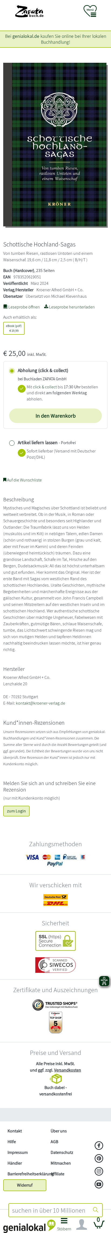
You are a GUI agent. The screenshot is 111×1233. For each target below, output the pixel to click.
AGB (54, 1141)
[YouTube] (99, 1184)
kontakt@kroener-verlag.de (40, 703)
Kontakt (15, 1131)
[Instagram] (99, 1171)
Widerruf (25, 1185)
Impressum (18, 1152)
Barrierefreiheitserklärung (27, 1174)
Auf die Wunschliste (24, 480)
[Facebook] (99, 1146)
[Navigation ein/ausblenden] (81, 1224)
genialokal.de (25, 36)
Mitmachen (61, 1163)
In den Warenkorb (56, 415)
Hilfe (12, 1141)
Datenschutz (62, 1152)
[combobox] (49, 1210)
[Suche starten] (95, 1210)
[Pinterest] (99, 1159)
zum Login (16, 811)
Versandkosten (67, 1070)
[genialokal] (29, 1226)
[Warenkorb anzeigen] (99, 1227)
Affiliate (57, 1174)
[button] (64, 1226)
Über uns (59, 1131)
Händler (15, 1163)
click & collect (45, 387)
